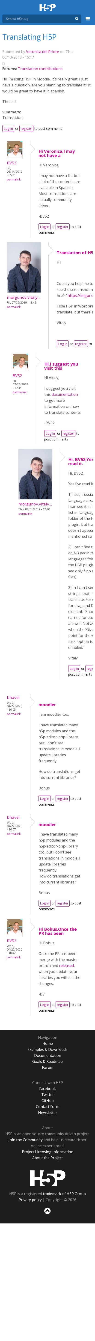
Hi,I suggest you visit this (61, 366)
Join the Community (26, 1139)
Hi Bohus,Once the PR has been (58, 931)
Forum (47, 1067)
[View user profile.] (15, 157)
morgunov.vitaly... (23, 297)
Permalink (14, 179)
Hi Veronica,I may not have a (57, 153)
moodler (47, 704)
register (26, 128)
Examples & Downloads (47, 1049)
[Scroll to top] (47, 1214)
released (66, 965)
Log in (8, 128)
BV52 (11, 162)
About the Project (47, 1157)
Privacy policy (30, 1199)
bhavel (13, 697)
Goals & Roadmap (47, 1061)
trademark (52, 1193)
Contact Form (47, 1106)
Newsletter (47, 1112)
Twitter (47, 1094)
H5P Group (76, 1193)
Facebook (47, 1088)
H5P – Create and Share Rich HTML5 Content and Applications (47, 8)
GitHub (48, 1100)
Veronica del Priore (42, 51)
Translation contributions (40, 68)
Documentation (47, 1055)
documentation (65, 394)
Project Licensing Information (47, 1151)
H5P (47, 1178)
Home (47, 1043)
